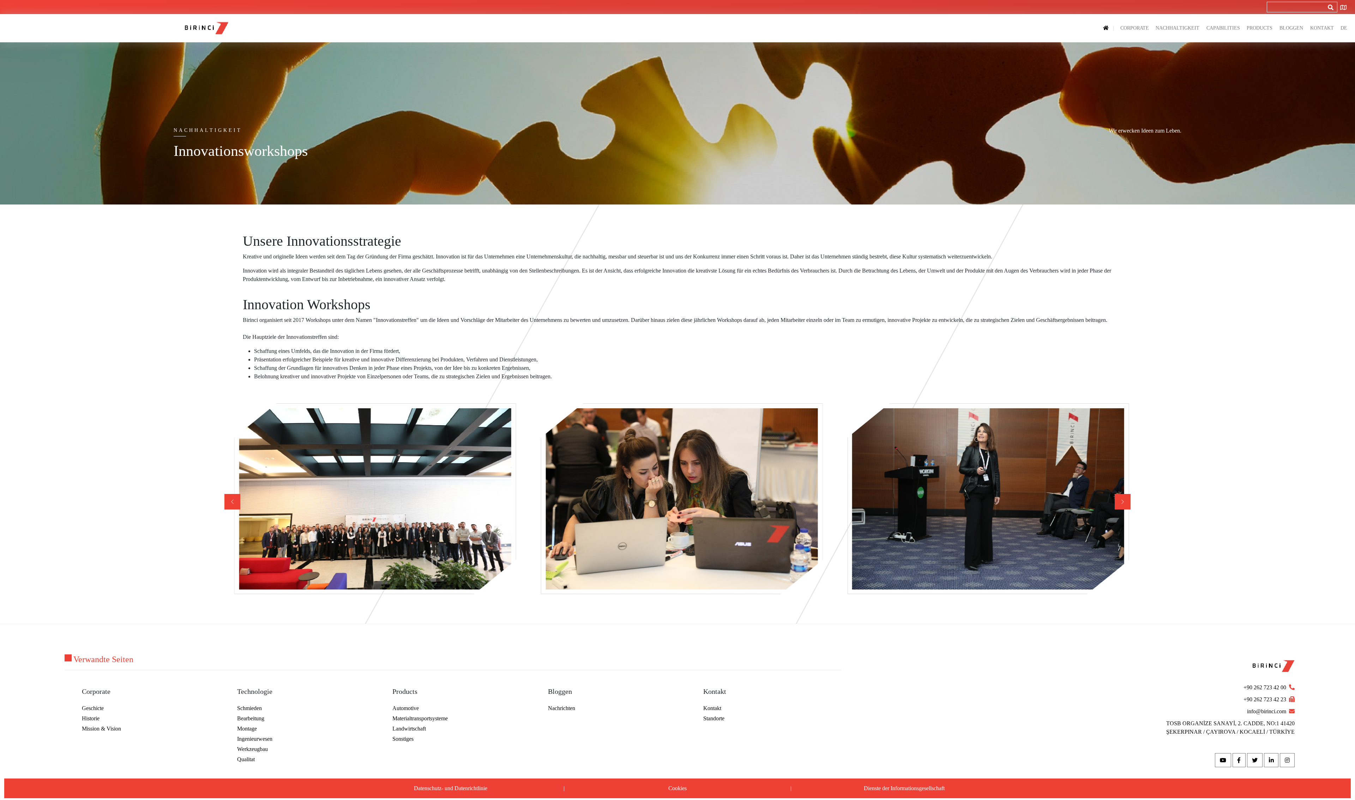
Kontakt (1322, 28)
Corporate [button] (1134, 28)
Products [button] (1259, 28)
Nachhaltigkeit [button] (1177, 28)
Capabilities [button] (1223, 28)
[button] (1123, 501)
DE (1344, 28)
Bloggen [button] (1291, 28)
